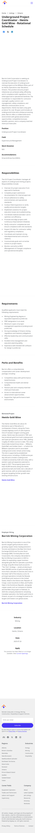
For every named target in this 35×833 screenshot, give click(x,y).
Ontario (20, 13)
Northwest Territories (8, 761)
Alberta (4, 748)
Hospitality (28, 756)
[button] (31, 3)
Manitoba (5, 753)
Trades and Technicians (9, 793)
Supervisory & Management (12, 141)
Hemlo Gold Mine (8, 480)
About (26, 790)
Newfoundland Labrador (9, 759)
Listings (11, 13)
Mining (17, 621)
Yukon (4, 780)
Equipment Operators (8, 790)
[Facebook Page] (4, 737)
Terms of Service (22, 731)
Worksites (27, 803)
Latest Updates (28, 793)
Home (4, 13)
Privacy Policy (11, 731)
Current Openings (22, 653)
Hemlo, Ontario (17, 631)
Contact (30, 826)
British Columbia (7, 750)
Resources (27, 798)
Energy (27, 748)
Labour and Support (8, 795)
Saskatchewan (6, 778)
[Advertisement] (17, 53)
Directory (27, 801)
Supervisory (5, 798)
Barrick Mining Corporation (12, 603)
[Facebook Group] (8, 737)
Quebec (4, 775)
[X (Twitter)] (12, 737)
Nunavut (4, 767)
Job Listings (27, 795)
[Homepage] (4, 3)
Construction (29, 753)
